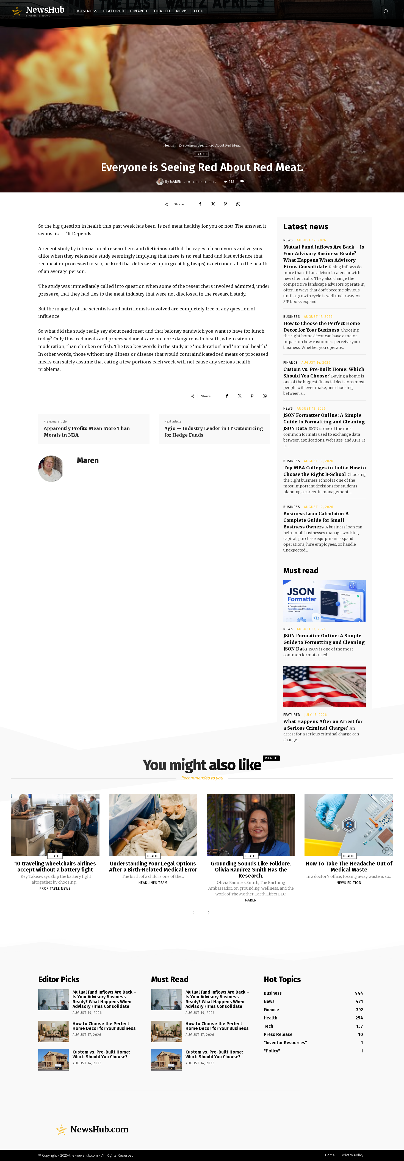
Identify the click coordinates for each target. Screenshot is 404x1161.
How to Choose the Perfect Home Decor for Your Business (104, 1026)
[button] (385, 11)
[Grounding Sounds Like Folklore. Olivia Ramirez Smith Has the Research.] (251, 825)
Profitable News (55, 888)
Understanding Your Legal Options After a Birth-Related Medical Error (153, 866)
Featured (291, 714)
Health (168, 145)
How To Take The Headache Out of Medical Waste (349, 866)
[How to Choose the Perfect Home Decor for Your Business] (53, 1031)
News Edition (349, 883)
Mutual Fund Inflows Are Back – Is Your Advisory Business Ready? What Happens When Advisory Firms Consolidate (104, 999)
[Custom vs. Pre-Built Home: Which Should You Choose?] (53, 1060)
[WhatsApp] (238, 203)
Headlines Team (153, 883)
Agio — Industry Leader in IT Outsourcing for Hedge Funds (213, 432)
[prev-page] (194, 913)
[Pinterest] (225, 203)
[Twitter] (212, 203)
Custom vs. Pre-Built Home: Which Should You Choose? (101, 1054)
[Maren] (160, 181)
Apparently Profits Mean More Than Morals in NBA (87, 432)
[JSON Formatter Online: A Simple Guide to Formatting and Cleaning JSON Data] (324, 601)
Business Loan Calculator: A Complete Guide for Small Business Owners (316, 520)
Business (291, 316)
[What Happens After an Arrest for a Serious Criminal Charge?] (324, 686)
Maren (176, 181)
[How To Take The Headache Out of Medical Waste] (349, 825)
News (288, 240)
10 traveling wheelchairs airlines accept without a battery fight (55, 866)
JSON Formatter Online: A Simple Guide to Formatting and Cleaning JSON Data (324, 421)
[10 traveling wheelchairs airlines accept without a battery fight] (55, 825)
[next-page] (207, 913)
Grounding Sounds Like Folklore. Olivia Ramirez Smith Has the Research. (251, 869)
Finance (290, 362)
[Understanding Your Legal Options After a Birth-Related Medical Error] (153, 825)
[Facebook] (200, 203)
